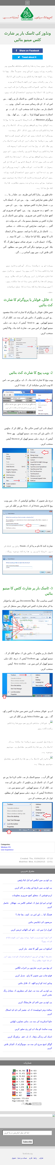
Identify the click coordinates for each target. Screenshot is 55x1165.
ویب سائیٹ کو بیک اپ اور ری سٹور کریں (33, 1029)
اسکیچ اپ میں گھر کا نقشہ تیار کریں (35, 949)
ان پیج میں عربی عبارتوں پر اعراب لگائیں (33, 968)
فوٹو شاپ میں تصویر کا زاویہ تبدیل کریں (33, 975)
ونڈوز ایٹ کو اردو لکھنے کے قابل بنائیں (35, 983)
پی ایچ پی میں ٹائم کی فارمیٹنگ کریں (35, 1002)
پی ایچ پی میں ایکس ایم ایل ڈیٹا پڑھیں (34, 880)
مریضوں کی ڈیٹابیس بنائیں (40, 922)
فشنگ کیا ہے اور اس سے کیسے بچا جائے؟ (34, 914)
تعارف (41, 1158)
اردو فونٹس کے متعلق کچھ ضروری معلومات (32, 895)
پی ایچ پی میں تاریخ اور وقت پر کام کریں (33, 888)
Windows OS (6, 847)
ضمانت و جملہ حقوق (19, 1158)
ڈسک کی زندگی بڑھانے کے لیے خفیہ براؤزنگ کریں (30, 1037)
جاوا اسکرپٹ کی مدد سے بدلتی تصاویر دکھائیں (31, 1021)
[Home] (27, 19)
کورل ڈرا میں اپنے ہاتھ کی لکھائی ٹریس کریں (31, 930)
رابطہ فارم (33, 1158)
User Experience (7, 850)
